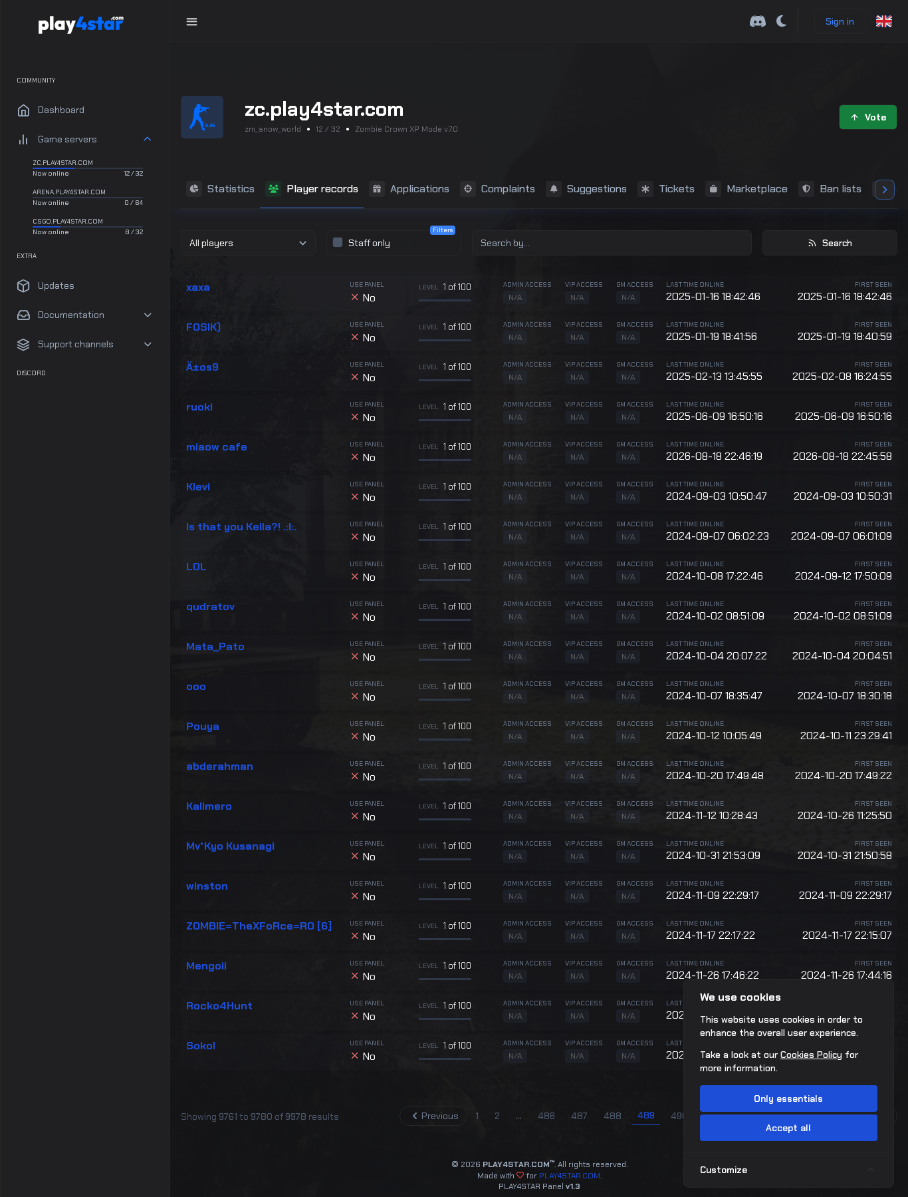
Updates (56, 285)
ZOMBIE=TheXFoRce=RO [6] (259, 926)
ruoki (199, 407)
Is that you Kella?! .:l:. (241, 527)
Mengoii (206, 966)
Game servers (67, 139)
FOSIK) (203, 327)
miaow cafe (216, 447)
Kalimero (209, 806)
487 (579, 1116)
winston (207, 886)
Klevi (198, 487)
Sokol (200, 1046)
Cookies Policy (811, 1055)
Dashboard (61, 110)
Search (837, 243)
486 (546, 1116)
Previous (440, 1116)
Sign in (840, 21)
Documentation (71, 315)
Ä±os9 (202, 367)
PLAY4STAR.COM (569, 1175)
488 (613, 1116)
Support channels (76, 344)
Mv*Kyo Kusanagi (230, 846)
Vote (875, 117)
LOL (196, 567)
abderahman (219, 766)
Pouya (202, 726)
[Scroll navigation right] (885, 190)
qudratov (210, 606)
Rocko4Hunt (219, 1006)
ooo (196, 686)
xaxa (198, 287)
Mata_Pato (215, 646)
